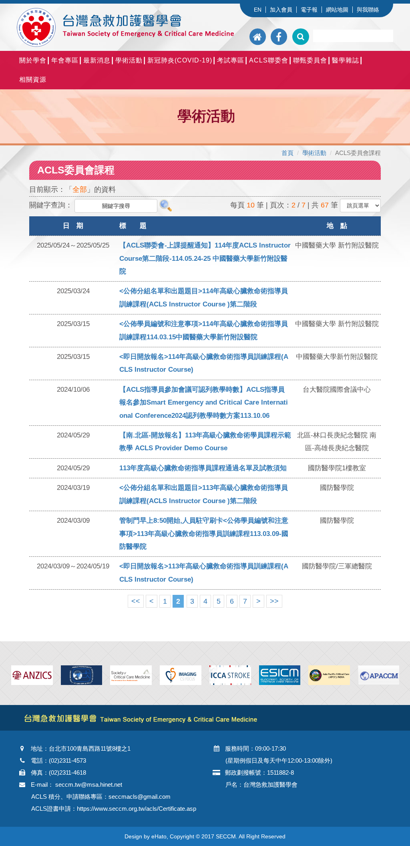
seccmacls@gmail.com (140, 796)
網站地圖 (337, 9)
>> (274, 601)
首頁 (287, 152)
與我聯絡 (368, 9)
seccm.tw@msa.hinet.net (88, 784)
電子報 (309, 9)
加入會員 (281, 9)
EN (257, 9)
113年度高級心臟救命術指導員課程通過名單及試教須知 (203, 468)
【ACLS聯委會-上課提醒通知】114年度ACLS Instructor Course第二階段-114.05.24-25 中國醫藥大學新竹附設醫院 (205, 258)
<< (135, 601)
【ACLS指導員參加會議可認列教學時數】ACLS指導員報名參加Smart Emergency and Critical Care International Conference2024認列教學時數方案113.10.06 (203, 402)
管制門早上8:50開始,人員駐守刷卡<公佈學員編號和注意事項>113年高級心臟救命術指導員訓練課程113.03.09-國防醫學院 (203, 533)
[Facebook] (278, 37)
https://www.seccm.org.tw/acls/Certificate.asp (136, 808)
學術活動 (314, 152)
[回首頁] (258, 37)
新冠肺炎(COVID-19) (179, 60)
